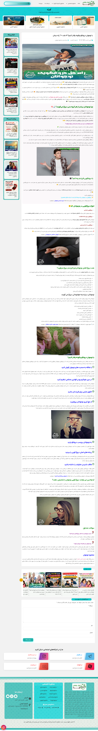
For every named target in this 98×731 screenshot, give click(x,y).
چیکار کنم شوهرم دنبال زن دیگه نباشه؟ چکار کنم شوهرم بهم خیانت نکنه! (11, 110)
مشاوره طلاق (43, 694)
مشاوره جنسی (43, 690)
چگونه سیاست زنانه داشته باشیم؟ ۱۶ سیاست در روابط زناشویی (12, 174)
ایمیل (91, 632)
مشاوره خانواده (53, 694)
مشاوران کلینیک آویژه (59, 3)
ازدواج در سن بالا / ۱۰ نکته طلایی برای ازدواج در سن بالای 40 (11, 135)
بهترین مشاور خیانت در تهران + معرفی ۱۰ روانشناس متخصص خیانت (12, 71)
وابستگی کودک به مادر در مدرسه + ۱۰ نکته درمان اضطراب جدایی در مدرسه (11, 51)
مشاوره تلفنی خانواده (81, 559)
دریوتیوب (33, 665)
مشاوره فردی (42, 697)
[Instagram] (11, 696)
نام (92, 625)
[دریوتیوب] (44, 666)
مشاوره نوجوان (58, 40)
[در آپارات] (90, 666)
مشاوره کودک (53, 700)
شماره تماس (24, 704)
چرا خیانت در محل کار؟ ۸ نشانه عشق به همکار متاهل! (11, 91)
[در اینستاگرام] (44, 656)
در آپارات (79, 665)
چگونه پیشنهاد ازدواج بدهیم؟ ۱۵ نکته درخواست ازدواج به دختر (11, 194)
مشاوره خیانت (53, 687)
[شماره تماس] (30, 705)
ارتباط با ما (47, 3)
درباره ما (40, 3)
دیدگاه (91, 606)
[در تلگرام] (90, 656)
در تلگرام (79, 655)
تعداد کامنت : (73, 40)
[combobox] (17, 3)
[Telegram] (15, 696)
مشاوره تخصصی (72, 3)
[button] (21, 580)
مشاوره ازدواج (53, 690)
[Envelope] (8, 696)
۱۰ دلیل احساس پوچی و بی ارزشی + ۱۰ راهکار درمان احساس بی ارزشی (11, 154)
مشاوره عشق (43, 687)
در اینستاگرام (32, 655)
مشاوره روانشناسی (53, 697)
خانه (79, 3)
